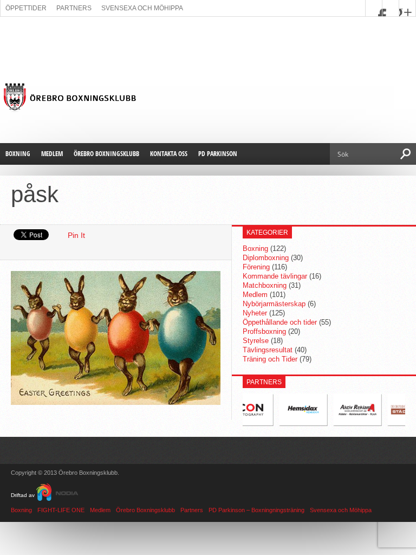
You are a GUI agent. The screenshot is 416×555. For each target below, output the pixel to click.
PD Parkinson (217, 153)
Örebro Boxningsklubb (106, 153)
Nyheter (255, 313)
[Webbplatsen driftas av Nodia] (57, 495)
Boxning (17, 153)
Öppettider (26, 8)
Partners (74, 8)
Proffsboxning (264, 331)
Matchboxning (265, 285)
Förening (256, 267)
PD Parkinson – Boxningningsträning (256, 510)
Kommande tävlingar (275, 276)
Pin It (76, 235)
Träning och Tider (270, 359)
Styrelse (256, 341)
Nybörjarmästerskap (274, 304)
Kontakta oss (168, 153)
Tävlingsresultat (267, 350)
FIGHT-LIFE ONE (60, 510)
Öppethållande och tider (280, 322)
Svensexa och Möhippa (142, 8)
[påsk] (115, 402)
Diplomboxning (266, 258)
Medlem (52, 153)
